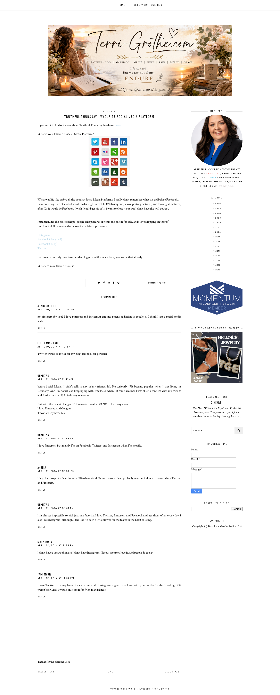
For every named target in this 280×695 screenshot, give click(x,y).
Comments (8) (157, 283)
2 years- (217, 402)
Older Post (173, 671)
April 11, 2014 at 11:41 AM (55, 379)
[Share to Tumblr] (114, 282)
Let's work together (148, 5)
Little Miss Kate (48, 343)
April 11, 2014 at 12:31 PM (56, 508)
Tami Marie (44, 574)
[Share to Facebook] (104, 282)
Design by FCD (160, 689)
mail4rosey (45, 542)
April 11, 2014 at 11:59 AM (56, 438)
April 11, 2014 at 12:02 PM (56, 471)
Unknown (43, 376)
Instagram (44, 235)
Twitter (42, 248)
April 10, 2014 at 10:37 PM (56, 346)
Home (121, 5)
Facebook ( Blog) (48, 244)
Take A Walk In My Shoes (135, 689)
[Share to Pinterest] (109, 282)
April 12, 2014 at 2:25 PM (56, 545)
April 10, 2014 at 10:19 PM (56, 309)
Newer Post (46, 671)
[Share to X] (99, 282)
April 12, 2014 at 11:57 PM (56, 578)
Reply (42, 328)
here (118, 125)
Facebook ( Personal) (50, 239)
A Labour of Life (48, 306)
